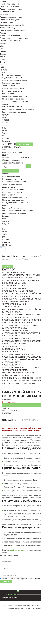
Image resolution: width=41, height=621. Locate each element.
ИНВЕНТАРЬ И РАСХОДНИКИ (14, 344)
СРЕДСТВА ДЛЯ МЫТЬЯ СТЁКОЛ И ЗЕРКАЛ (20, 367)
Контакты (4, 70)
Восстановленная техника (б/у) (12, 25)
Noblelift (3, 67)
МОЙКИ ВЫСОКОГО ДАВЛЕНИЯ (15, 375)
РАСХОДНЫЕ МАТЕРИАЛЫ (13, 349)
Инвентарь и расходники (10, 20)
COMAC (3, 51)
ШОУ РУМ (6, 155)
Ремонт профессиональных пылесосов (16, 38)
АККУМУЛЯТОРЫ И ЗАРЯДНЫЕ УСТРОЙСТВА (21, 309)
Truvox (2, 62)
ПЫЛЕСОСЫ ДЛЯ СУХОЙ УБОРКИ (16, 296)
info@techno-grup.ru (10, 158)
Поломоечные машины (9, 4)
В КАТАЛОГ (7, 413)
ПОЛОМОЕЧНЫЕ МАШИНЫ (13, 272)
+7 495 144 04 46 (9, 144)
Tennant (3, 54)
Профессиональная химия (11, 17)
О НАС (5, 150)
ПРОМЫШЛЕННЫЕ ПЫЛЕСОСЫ (16, 301)
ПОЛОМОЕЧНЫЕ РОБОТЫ (13, 286)
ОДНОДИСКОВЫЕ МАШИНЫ (14, 283)
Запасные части (6, 14)
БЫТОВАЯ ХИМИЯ (10, 352)
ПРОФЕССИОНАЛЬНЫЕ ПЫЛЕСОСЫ (18, 291)
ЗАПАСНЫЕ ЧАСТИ (10, 307)
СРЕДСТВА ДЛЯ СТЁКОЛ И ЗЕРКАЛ (17, 323)
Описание (9, 420)
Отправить (6, 581)
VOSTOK (3, 49)
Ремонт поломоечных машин (12, 41)
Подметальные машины (10, 6)
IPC (1, 65)
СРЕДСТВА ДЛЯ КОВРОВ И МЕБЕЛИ (17, 354)
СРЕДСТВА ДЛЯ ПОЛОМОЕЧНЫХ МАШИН (20, 325)
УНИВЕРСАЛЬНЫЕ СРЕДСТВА (15, 331)
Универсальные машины (10, 12)
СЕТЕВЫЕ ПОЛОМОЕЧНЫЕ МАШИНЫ (18, 278)
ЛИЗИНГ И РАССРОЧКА (12, 152)
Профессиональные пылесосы (12, 9)
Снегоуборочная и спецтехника (13, 30)
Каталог (3, 1)
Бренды (3, 43)
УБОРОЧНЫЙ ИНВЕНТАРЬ (13, 346)
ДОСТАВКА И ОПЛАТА (11, 147)
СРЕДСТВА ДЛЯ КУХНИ (12, 362)
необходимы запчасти (19, 550)
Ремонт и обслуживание (10, 36)
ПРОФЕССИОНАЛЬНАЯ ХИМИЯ (16, 317)
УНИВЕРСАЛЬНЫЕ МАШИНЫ (14, 304)
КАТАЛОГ (7, 266)
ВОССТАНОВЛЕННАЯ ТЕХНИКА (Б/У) (18, 373)
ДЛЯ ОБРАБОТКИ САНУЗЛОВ (14, 328)
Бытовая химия (6, 22)
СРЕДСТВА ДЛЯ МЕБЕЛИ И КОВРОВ (17, 338)
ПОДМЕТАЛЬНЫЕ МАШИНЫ (14, 288)
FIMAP (2, 59)
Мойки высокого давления (10, 28)
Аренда (3, 33)
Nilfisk (2, 57)
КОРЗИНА (6, 245)
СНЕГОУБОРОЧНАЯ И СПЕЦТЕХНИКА (18, 383)
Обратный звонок (24, 144)
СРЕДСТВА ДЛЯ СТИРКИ (12, 336)
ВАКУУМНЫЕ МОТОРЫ (11, 312)
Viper (2, 46)
